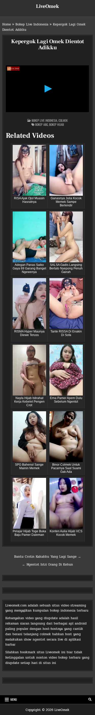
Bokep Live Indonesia (31, 24)
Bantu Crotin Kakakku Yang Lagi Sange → (47, 556)
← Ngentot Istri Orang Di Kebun (47, 564)
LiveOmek (47, 6)
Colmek (63, 120)
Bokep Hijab (56, 124)
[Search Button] (90, 699)
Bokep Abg (41, 124)
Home (6, 24)
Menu (13, 699)
